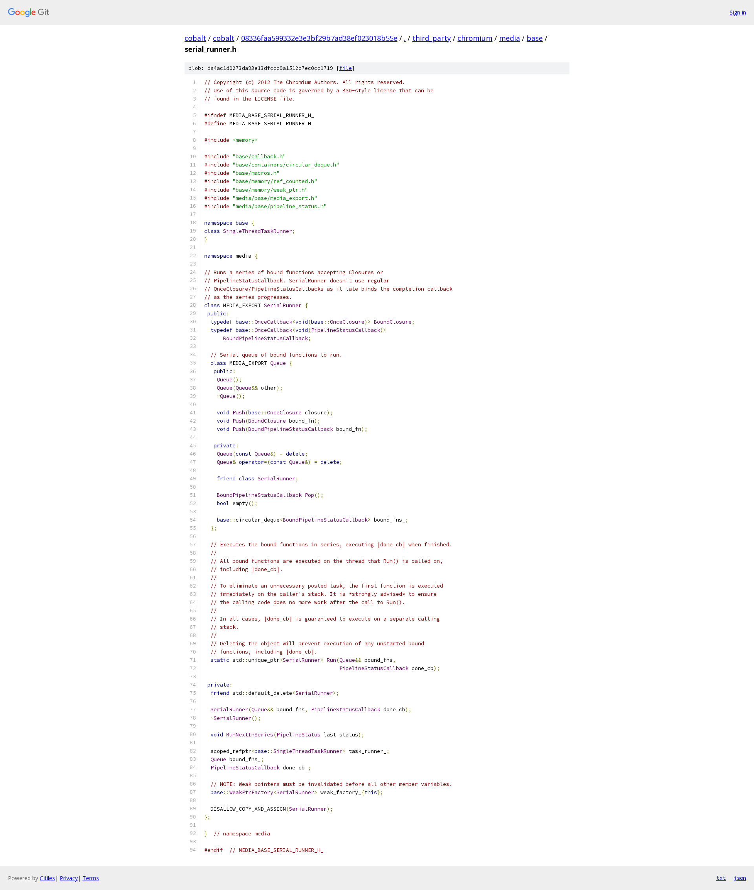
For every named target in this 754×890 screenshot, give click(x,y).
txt (721, 877)
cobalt (195, 38)
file (345, 68)
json (740, 877)
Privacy (69, 878)
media (509, 38)
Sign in (738, 12)
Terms (90, 878)
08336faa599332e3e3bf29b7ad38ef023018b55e (319, 38)
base (535, 38)
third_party (431, 38)
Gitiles (47, 878)
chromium (475, 38)
